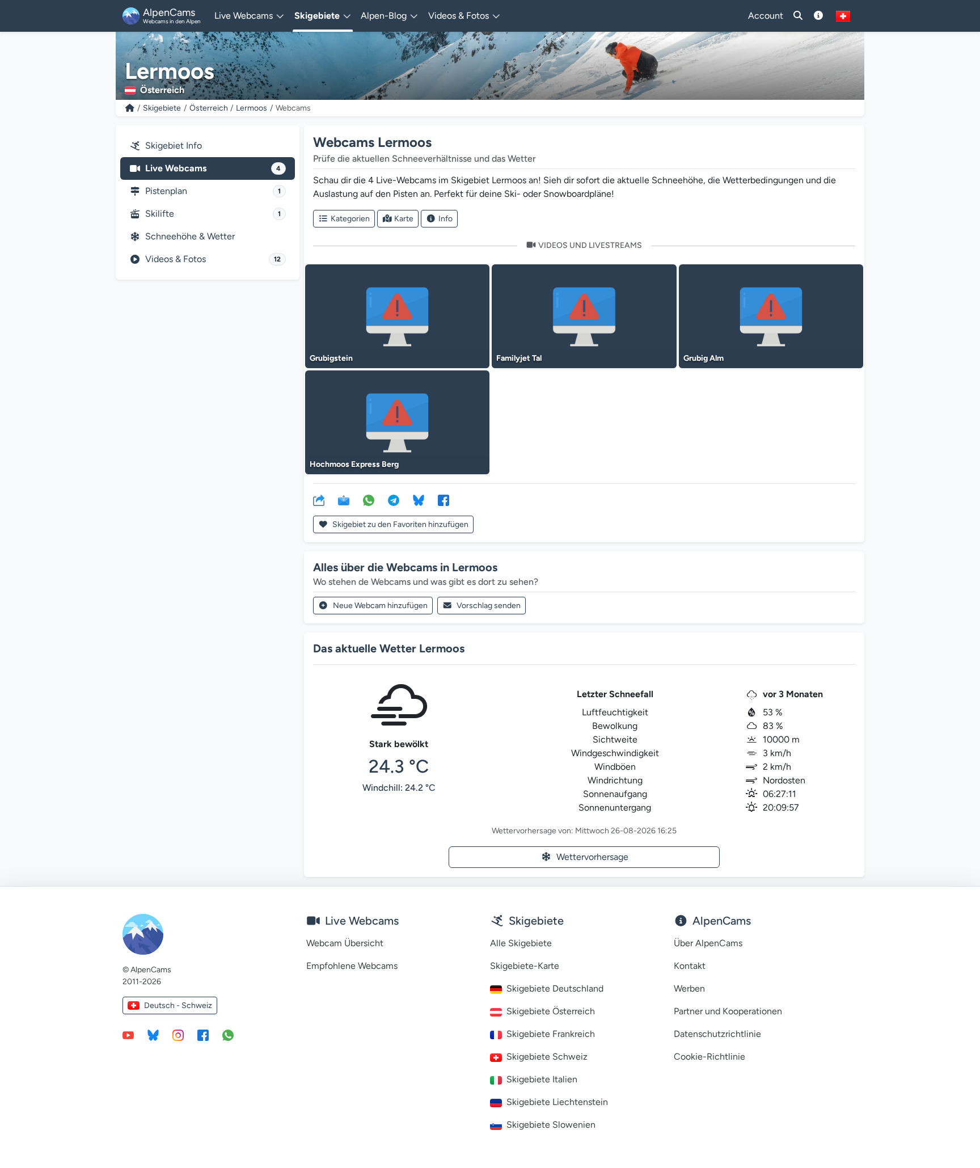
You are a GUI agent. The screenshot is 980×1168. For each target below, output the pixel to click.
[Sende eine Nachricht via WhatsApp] (228, 1034)
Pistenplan (213, 190)
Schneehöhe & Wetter (190, 236)
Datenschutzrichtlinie (717, 1033)
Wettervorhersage (592, 856)
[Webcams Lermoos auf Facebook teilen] (443, 500)
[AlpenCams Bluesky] (153, 1034)
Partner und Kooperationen (728, 1011)
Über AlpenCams (708, 943)
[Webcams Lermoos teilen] (318, 500)
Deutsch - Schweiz (178, 1005)
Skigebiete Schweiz (547, 1056)
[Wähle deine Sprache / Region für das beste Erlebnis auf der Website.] (843, 16)
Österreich (208, 108)
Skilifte (213, 213)
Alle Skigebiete (521, 943)
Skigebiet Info (173, 145)
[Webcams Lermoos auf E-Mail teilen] (343, 500)
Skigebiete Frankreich (550, 1033)
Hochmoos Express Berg (354, 464)
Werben (689, 988)
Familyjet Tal (519, 358)
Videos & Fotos (213, 259)
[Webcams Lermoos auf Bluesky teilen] (418, 500)
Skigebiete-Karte (524, 965)
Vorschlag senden (489, 605)
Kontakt (690, 965)
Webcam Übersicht (344, 943)
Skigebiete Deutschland (554, 988)
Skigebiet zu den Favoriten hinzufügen (399, 524)
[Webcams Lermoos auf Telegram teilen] (393, 500)
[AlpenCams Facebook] (203, 1034)
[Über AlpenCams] (818, 16)
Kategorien (350, 219)
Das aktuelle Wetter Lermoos (388, 648)
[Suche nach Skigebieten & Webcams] (798, 16)
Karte (403, 219)
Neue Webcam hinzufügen (380, 605)
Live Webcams (213, 168)
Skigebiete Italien (541, 1079)
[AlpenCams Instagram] (178, 1034)
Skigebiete (162, 108)
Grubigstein (331, 358)
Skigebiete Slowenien (550, 1124)
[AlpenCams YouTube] (128, 1034)
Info (445, 219)
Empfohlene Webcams (352, 965)
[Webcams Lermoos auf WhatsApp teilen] (368, 500)
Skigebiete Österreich (550, 1011)
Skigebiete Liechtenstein (557, 1102)
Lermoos (251, 108)
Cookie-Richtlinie (709, 1056)
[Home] (130, 108)
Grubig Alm (703, 358)
